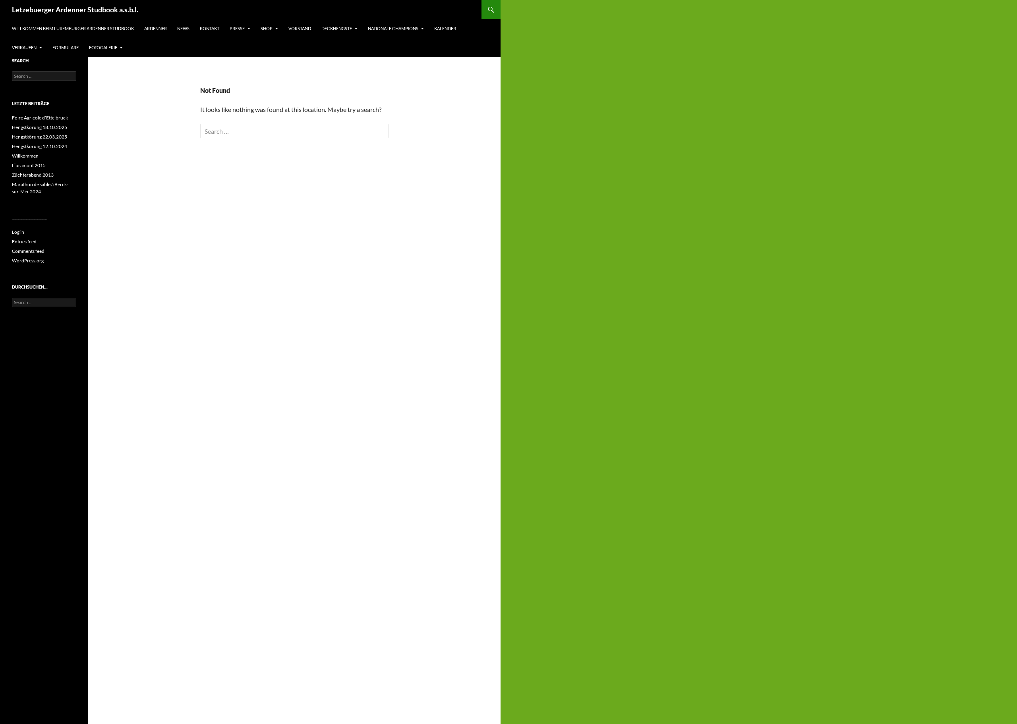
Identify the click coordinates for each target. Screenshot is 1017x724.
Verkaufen (24, 47)
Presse (237, 28)
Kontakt (209, 28)
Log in (18, 232)
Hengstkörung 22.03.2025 (39, 137)
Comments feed (28, 251)
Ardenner (155, 28)
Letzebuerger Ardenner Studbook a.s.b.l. (75, 9)
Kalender (445, 28)
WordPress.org (28, 261)
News (183, 28)
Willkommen (25, 156)
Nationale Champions (393, 28)
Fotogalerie (103, 47)
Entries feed (24, 242)
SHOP (267, 28)
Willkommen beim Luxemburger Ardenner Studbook (73, 28)
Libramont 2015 (29, 165)
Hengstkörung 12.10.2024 (39, 146)
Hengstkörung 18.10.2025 (39, 127)
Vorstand (299, 28)
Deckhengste (336, 28)
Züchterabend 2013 (33, 175)
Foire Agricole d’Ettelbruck (40, 118)
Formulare (65, 47)
